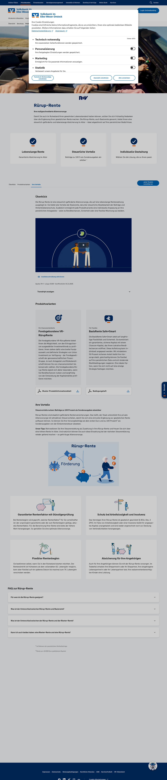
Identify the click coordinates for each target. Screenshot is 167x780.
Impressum (60, 31)
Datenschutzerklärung (41, 31)
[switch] (132, 48)
